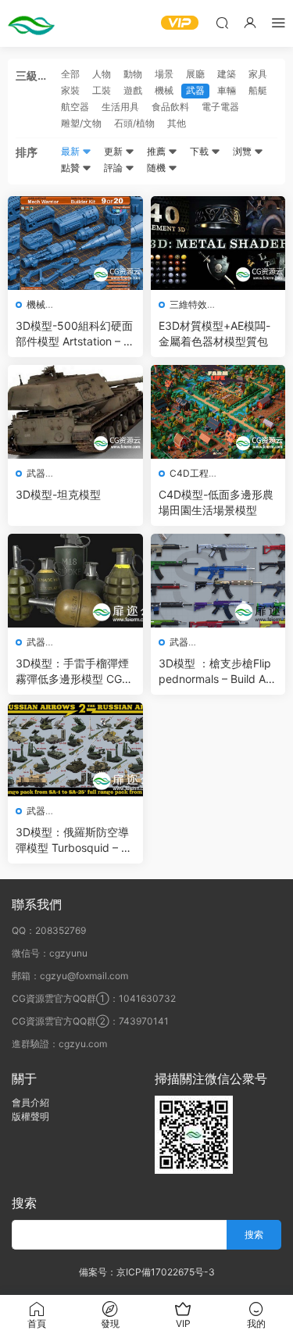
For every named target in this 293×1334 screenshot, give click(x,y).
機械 (164, 90)
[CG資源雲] (31, 23)
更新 (114, 151)
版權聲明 (30, 1116)
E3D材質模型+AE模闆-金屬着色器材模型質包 (214, 333)
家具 (257, 74)
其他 (176, 123)
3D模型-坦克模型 (58, 494)
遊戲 (132, 90)
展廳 (195, 74)
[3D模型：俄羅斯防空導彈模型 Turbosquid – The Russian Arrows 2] (75, 749)
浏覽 (243, 151)
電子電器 (220, 107)
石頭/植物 (134, 123)
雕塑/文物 (81, 123)
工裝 (101, 90)
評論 (114, 167)
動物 (132, 74)
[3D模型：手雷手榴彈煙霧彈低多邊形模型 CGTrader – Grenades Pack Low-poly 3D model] (75, 581)
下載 (200, 151)
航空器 (75, 107)
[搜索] (222, 22)
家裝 (70, 90)
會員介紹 (30, 1102)
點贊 (71, 167)
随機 (157, 167)
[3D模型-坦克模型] (75, 412)
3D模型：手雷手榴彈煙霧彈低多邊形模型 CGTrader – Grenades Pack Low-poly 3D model (74, 671)
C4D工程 (189, 473)
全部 (70, 74)
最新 (71, 151)
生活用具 (120, 107)
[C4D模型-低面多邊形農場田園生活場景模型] (218, 412)
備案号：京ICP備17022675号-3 (147, 1272)
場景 (164, 74)
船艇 (257, 90)
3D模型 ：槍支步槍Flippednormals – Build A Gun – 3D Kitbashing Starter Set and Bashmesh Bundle (218, 671)
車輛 (226, 90)
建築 (226, 74)
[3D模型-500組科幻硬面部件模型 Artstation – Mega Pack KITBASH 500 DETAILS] (75, 243)
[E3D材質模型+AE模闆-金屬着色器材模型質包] (218, 243)
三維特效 (188, 304)
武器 (195, 90)
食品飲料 (170, 107)
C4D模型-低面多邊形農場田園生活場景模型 (216, 502)
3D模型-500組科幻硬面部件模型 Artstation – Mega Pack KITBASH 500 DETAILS (74, 334)
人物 (101, 74)
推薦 (157, 151)
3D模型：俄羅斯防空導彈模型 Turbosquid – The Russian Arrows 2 (75, 840)
